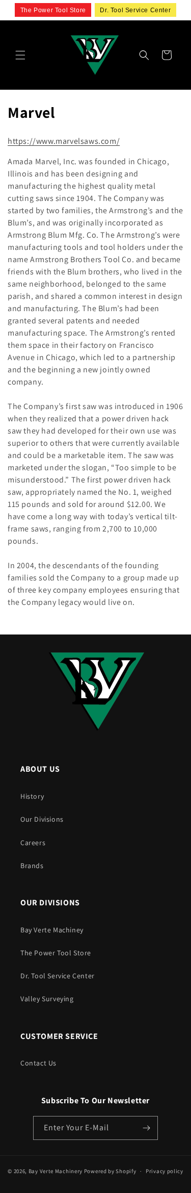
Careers (32, 842)
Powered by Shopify (110, 1171)
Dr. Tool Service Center (57, 975)
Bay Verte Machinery (56, 1171)
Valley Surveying (47, 998)
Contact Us (38, 1063)
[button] (20, 55)
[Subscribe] (146, 1128)
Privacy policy (164, 1171)
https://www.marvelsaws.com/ (64, 141)
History (32, 796)
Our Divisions (42, 819)
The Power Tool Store (55, 952)
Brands (32, 865)
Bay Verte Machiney (52, 929)
